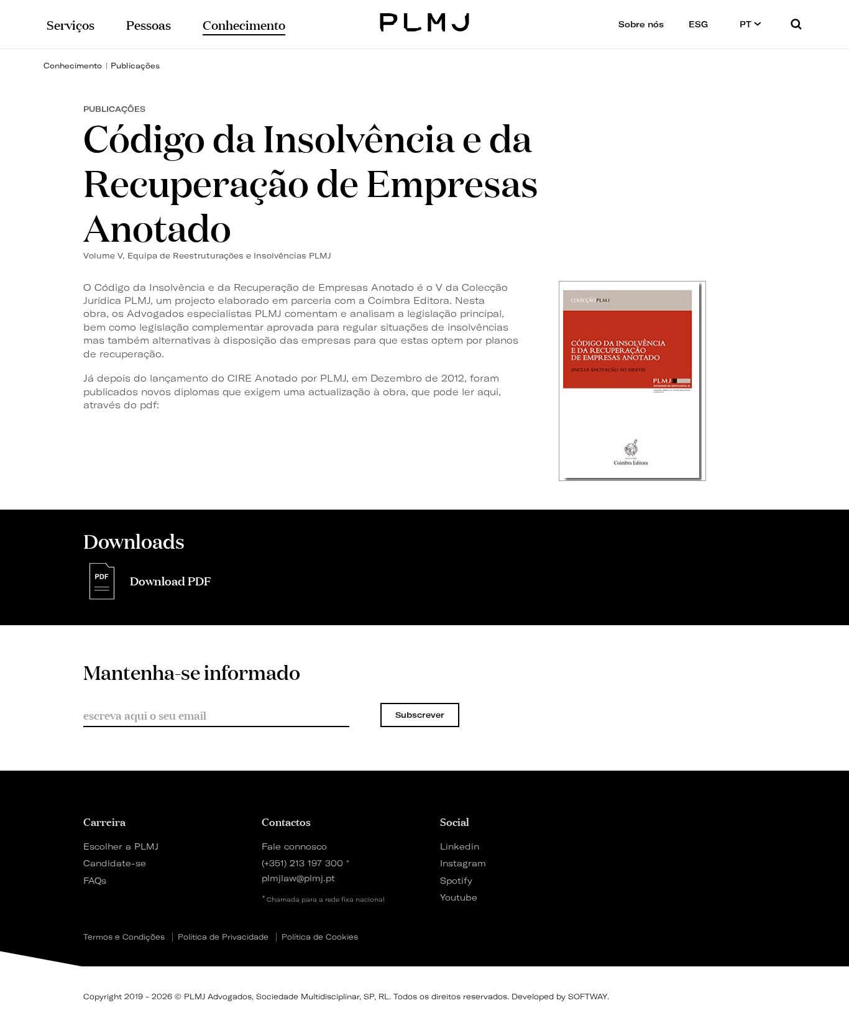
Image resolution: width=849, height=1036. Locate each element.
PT (747, 24)
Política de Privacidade (223, 937)
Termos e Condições (124, 937)
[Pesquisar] (796, 24)
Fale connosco (294, 846)
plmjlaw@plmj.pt (298, 878)
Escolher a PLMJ (120, 846)
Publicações (135, 65)
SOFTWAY (587, 996)
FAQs (94, 880)
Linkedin (459, 846)
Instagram (463, 863)
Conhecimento (73, 65)
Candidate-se (114, 863)
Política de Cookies (320, 937)
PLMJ (424, 21)
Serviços (70, 24)
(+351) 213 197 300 (302, 863)
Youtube (458, 897)
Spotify (456, 880)
